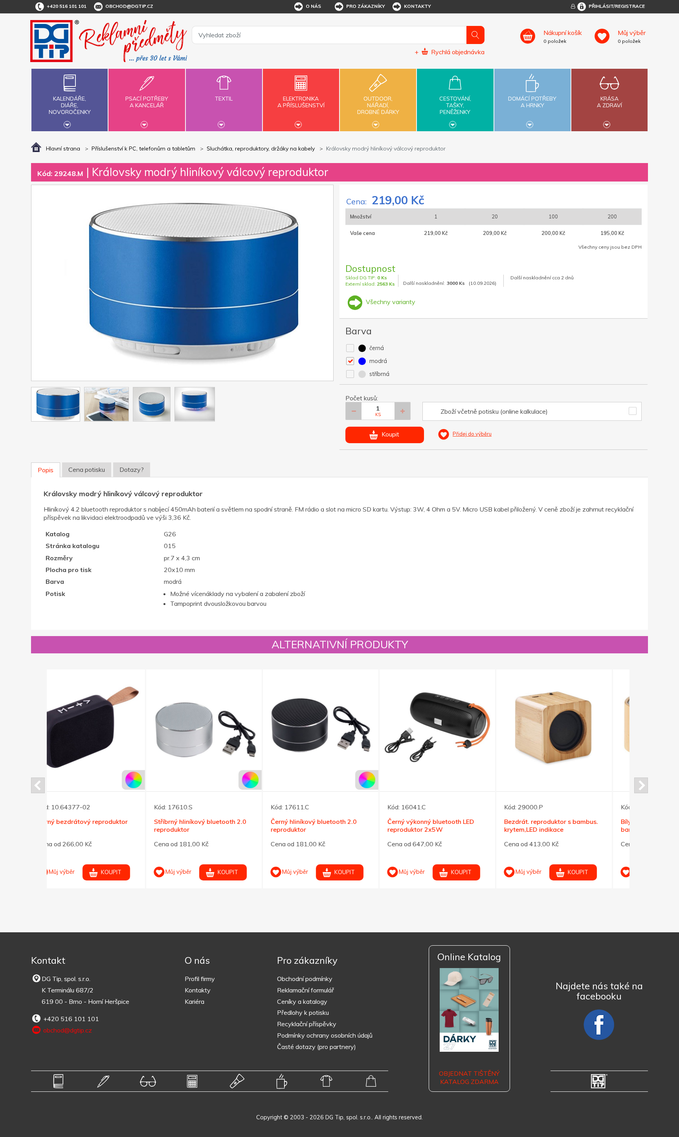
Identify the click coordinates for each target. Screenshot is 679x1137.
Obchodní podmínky (304, 979)
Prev (38, 785)
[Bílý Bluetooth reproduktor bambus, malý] (571, 727)
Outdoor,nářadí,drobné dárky (378, 105)
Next (641, 785)
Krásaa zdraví (609, 102)
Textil (224, 98)
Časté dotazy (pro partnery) (316, 1047)
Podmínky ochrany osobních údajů (325, 1035)
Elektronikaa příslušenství (301, 102)
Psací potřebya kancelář (146, 102)
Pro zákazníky (365, 6)
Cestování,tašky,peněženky (455, 105)
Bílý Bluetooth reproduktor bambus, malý (561, 826)
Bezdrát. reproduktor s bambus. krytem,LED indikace (452, 826)
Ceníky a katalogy (302, 1001)
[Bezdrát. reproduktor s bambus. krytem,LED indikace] (455, 727)
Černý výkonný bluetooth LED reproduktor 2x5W (331, 826)
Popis (45, 470)
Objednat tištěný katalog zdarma (469, 1077)
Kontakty (417, 6)
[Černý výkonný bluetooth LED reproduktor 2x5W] (338, 727)
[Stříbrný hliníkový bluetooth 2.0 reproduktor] (105, 727)
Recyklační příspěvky (306, 1024)
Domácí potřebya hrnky (532, 102)
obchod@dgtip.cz (129, 6)
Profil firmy (200, 979)
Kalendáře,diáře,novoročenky (70, 105)
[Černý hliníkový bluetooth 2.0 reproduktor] (221, 727)
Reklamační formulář (305, 990)
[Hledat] (475, 35)
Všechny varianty (389, 302)
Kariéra (194, 1001)
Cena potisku (86, 469)
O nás (313, 6)
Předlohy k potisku (303, 1012)
